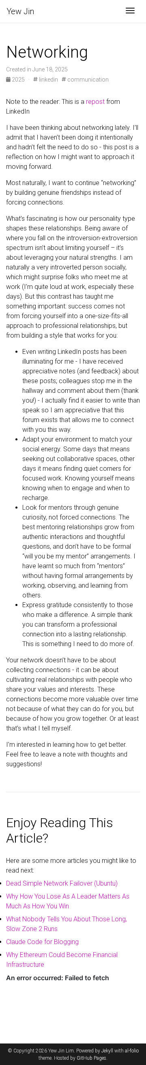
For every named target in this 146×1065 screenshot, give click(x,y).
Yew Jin (20, 11)
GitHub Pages (91, 1058)
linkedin (48, 79)
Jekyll (107, 1051)
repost (95, 102)
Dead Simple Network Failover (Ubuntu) (62, 883)
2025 (18, 79)
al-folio (132, 1051)
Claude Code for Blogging (42, 942)
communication (87, 79)
